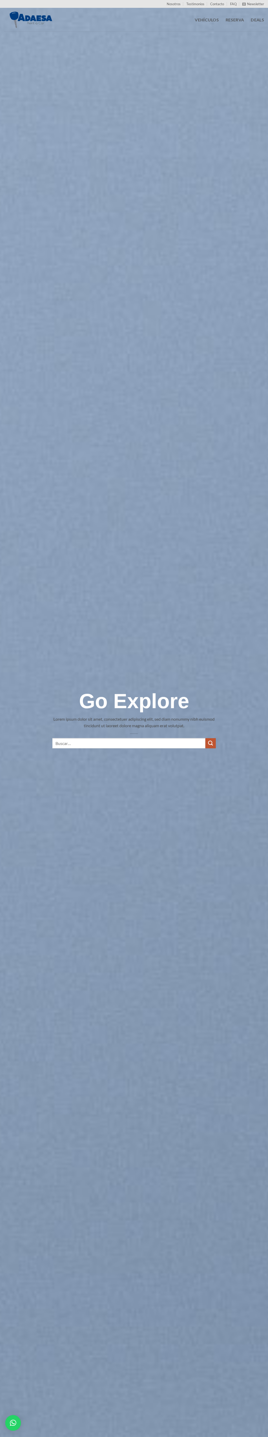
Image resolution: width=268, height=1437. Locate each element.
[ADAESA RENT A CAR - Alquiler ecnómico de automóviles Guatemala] (30, 19)
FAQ (233, 4)
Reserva (235, 19)
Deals (257, 19)
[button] (253, 4)
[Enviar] (210, 743)
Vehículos (207, 19)
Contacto (217, 4)
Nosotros (174, 4)
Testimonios (195, 4)
